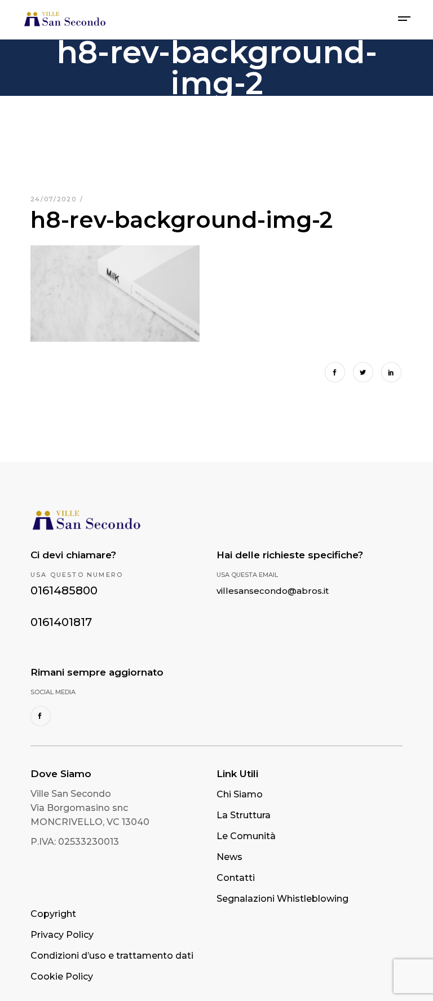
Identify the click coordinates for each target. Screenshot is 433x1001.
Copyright (53, 914)
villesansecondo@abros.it (272, 590)
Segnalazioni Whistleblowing (282, 898)
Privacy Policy (62, 934)
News (229, 857)
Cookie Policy (61, 976)
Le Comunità (246, 836)
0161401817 (61, 622)
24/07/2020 (54, 199)
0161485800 (64, 590)
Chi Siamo (239, 794)
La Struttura (243, 815)
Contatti (235, 877)
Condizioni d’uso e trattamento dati (111, 955)
